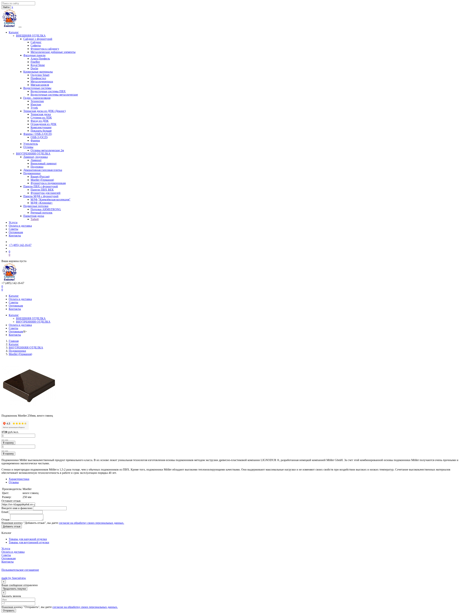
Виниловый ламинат (44, 163)
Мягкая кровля (40, 84)
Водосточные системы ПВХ (48, 91)
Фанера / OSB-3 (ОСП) (37, 133)
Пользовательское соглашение (20, 569)
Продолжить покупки (14, 588)
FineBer (35, 61)
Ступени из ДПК (41, 117)
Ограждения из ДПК (43, 124)
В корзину (8, 442)
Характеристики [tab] (19, 479)
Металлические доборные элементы (53, 52)
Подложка (37, 166)
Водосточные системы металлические (54, 94)
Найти (6, 7)
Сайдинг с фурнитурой (37, 38)
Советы (13, 229)
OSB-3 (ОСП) (39, 137)
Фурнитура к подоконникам (48, 183)
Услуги (13, 222)
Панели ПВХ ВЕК (42, 189)
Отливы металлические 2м (47, 150)
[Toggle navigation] (20, 27)
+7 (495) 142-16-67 (20, 245)
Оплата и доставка (20, 225)
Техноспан (37, 101)
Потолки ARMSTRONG (46, 209)
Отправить (9, 610)
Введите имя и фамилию (16, 508)
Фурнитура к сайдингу (45, 48)
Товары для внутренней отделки (29, 542)
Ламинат (36, 160)
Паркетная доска (33, 215)
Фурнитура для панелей (45, 192)
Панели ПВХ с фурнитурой (40, 186)
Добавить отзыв (11, 526)
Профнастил (38, 78)
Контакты (15, 235)
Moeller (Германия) (42, 179)
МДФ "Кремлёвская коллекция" (50, 199)
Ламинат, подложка (35, 156)
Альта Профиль (40, 58)
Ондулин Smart (40, 74)
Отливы (28, 147)
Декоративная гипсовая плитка (42, 170)
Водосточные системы (37, 88)
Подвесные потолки (35, 206)
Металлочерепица (42, 81)
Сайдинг (36, 42)
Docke (34, 68)
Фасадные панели (34, 55)
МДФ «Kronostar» (42, 202)
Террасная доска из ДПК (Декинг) (44, 111)
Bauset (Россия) (40, 176)
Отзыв (5, 519)
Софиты (36, 45)
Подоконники (32, 173)
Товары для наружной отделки (28, 539)
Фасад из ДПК (40, 120)
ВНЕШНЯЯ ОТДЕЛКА (31, 35)
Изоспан (36, 104)
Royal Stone (38, 65)
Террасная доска (41, 114)
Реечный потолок (41, 212)
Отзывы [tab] (14, 482)
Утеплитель (30, 143)
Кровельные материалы (38, 71)
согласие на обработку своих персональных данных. (91, 522)
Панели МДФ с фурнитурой (40, 196)
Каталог (14, 32)
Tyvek (34, 107)
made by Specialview (13, 578)
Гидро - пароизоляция (36, 97)
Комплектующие (41, 127)
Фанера (35, 140)
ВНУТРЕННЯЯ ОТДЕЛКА (33, 153)
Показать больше (41, 130)
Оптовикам (16, 232)
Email (4, 511)
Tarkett (35, 219)
